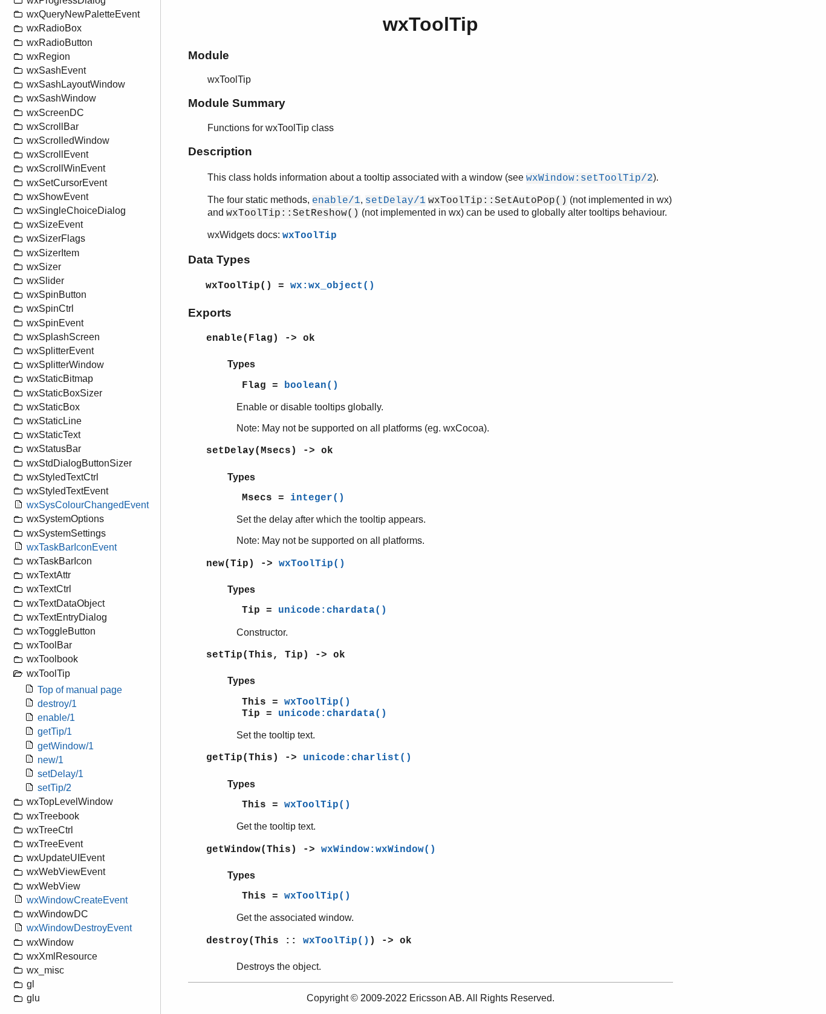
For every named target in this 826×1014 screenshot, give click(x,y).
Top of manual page (79, 690)
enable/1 (56, 718)
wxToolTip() (312, 563)
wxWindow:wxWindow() (378, 849)
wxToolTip (309, 235)
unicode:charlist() (357, 757)
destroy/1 (57, 704)
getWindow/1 (65, 746)
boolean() (311, 385)
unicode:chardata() (332, 610)
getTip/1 (54, 732)
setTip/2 (54, 788)
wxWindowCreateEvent (77, 900)
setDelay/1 (60, 774)
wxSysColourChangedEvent (88, 505)
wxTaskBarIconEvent (72, 547)
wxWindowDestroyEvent (79, 928)
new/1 (50, 760)
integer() (317, 497)
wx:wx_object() (332, 285)
